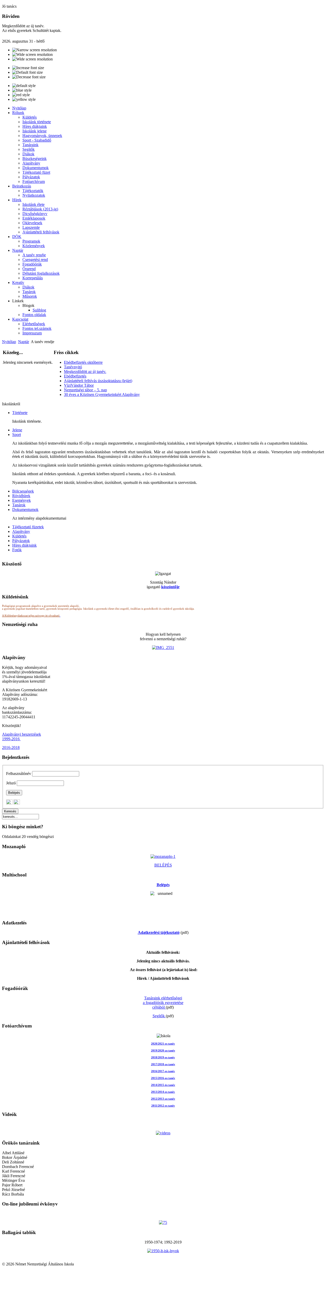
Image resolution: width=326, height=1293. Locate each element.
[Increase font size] (28, 68)
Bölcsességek (23, 491)
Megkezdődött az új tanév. (85, 371)
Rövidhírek (21, 496)
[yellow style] (24, 99)
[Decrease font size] (29, 77)
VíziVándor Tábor (79, 385)
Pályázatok (21, 540)
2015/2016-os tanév (163, 1078)
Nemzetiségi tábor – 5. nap (85, 390)
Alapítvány (21, 531)
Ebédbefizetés (75, 376)
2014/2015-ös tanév (163, 1085)
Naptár (23, 342)
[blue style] (22, 90)
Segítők (159, 1016)
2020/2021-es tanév (163, 1043)
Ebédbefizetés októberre (83, 362)
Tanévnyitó (73, 367)
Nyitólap (9, 342)
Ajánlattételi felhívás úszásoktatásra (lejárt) (98, 381)
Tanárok (18, 505)
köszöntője (170, 587)
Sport (16, 434)
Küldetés (19, 536)
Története (20, 412)
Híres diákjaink (24, 545)
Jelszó (11, 783)
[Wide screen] (32, 54)
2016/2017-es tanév (163, 1071)
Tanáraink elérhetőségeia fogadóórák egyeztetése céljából (163, 1002)
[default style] (24, 85)
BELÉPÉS (163, 865)
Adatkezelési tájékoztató (159, 932)
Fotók (17, 550)
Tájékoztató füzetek (28, 527)
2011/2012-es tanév (163, 1105)
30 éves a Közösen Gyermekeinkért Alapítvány (102, 394)
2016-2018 (11, 747)
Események (21, 500)
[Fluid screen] (32, 59)
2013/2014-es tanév (163, 1091)
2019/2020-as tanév (163, 1050)
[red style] (21, 95)
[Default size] (27, 72)
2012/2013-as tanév (163, 1098)
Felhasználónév (18, 773)
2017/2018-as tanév (163, 1064)
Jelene (17, 430)
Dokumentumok (25, 509)
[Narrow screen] (34, 50)
